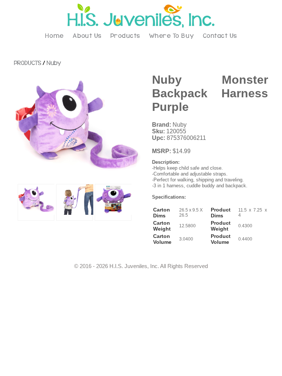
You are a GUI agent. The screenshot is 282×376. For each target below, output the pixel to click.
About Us (87, 36)
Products (125, 36)
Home (54, 36)
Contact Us (220, 36)
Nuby (54, 63)
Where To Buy (171, 36)
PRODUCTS (27, 63)
